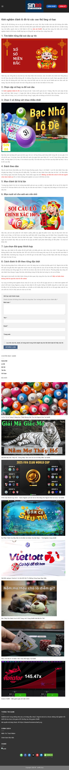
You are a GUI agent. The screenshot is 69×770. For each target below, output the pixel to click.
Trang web (7, 334)
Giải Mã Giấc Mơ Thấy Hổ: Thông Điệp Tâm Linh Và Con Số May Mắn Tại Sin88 (25, 457)
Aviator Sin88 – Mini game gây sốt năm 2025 (15, 699)
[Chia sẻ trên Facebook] (25, 755)
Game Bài (4, 361)
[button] (2, 6)
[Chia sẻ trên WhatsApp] (21, 755)
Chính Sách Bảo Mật (7, 737)
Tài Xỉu (3, 370)
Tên (5, 318)
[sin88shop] (34, 6)
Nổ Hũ (3, 367)
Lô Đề (3, 364)
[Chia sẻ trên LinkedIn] (41, 755)
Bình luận (7, 302)
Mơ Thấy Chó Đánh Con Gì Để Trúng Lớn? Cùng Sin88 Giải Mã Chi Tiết (23, 618)
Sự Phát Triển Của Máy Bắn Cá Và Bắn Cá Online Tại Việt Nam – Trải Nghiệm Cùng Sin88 (28, 538)
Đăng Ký (63, 6)
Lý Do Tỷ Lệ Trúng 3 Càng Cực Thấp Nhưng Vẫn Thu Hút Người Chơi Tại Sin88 (25, 417)
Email (6, 326)
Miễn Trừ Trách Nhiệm (8, 733)
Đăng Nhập (52, 6)
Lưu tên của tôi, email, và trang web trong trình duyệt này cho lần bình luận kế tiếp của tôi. (35, 343)
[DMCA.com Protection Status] (48, 755)
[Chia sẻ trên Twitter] (29, 755)
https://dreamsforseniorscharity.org (31, 722)
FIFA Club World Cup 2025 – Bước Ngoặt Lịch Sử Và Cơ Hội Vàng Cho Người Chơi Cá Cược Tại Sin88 (32, 498)
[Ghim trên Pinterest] (37, 755)
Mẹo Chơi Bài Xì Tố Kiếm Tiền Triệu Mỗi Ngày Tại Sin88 (18, 659)
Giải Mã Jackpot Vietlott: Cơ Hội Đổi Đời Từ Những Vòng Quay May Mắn (23, 578)
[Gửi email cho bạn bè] (33, 755)
